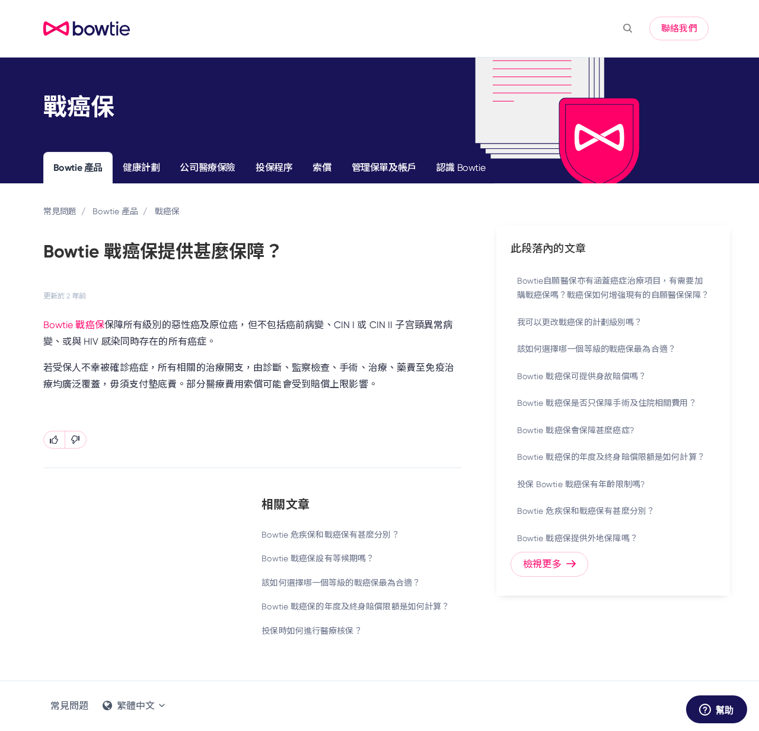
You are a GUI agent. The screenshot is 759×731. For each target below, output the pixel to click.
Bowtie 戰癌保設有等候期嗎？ (317, 558)
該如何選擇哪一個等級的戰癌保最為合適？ (340, 582)
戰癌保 (167, 211)
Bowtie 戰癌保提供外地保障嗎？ (577, 538)
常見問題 (59, 211)
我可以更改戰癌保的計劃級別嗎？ (580, 322)
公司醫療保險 (207, 167)
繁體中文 (135, 705)
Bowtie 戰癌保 (73, 324)
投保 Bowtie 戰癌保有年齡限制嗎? (581, 484)
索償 (321, 167)
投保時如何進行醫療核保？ (311, 630)
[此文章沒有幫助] (76, 440)
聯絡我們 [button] (679, 28)
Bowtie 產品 (78, 167)
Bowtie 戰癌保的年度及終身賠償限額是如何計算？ (355, 606)
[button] (627, 28)
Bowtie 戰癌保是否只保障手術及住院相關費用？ (607, 403)
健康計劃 (141, 167)
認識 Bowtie (460, 167)
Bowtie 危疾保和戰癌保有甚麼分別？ (330, 534)
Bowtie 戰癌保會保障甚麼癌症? (575, 430)
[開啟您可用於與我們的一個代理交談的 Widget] (716, 710)
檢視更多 (543, 564)
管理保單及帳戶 (384, 167)
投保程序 (274, 167)
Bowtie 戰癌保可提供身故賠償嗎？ (581, 376)
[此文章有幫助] (54, 440)
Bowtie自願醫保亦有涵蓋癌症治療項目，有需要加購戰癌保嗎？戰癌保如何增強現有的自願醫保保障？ (613, 288)
